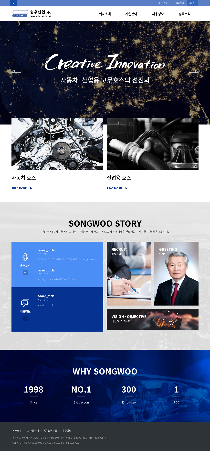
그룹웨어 (165, 3)
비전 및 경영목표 (129, 318)
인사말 (168, 251)
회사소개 (105, 13)
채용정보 (158, 13)
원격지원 (179, 3)
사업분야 (131, 13)
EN (193, 3)
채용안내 (119, 251)
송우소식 (184, 13)
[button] (16, 97)
